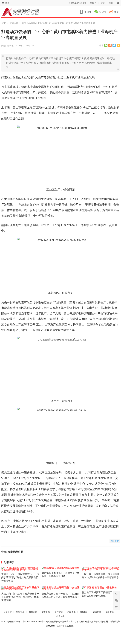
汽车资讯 (71, 612)
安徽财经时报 (7, 45)
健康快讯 (84, 612)
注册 (111, 3)
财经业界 (20, 612)
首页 (3, 23)
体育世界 (110, 612)
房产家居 (59, 612)
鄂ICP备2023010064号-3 (34, 621)
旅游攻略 (97, 612)
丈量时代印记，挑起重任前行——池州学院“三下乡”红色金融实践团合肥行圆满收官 (20, 577)
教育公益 (46, 612)
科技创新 (33, 612)
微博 (116, 11)
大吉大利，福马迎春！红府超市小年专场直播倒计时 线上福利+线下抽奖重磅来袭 (20, 597)
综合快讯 (60, 616)
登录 (103, 3)
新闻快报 (13, 23)
